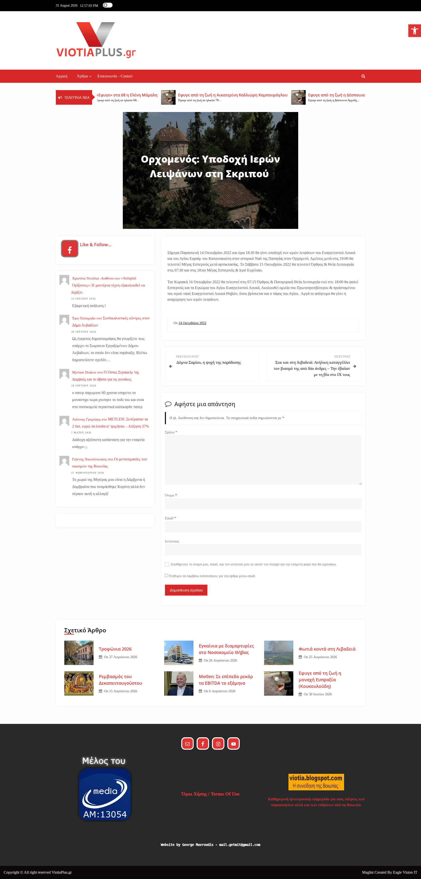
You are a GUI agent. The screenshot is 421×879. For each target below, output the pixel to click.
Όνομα (171, 495)
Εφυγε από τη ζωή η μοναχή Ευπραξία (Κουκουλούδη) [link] (320, 679)
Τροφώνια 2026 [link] (115, 649)
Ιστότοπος (172, 541)
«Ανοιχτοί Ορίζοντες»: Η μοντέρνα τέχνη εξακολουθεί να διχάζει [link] (108, 285)
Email (170, 518)
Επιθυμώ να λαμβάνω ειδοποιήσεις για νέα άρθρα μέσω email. (212, 576)
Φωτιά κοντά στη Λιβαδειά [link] (327, 649)
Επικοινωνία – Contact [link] (115, 76)
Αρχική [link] (61, 76)
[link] (414, 30)
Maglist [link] (368, 872)
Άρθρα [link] (82, 76)
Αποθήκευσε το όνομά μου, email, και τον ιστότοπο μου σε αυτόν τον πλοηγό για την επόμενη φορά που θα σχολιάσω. (254, 564)
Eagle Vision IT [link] (405, 872)
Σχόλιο (171, 432)
